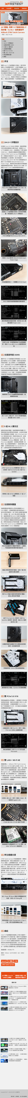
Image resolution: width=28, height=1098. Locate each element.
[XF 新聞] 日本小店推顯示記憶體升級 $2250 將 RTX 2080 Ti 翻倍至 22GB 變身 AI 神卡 (18, 1040)
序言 (5, 41)
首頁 (3, 8)
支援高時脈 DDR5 (9, 45)
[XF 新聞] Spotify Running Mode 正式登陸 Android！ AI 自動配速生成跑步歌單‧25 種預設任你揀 (18, 998)
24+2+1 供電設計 (8, 43)
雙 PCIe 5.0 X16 (8, 51)
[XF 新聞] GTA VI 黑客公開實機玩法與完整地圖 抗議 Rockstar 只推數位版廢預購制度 (17, 993)
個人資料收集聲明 (23, 1096)
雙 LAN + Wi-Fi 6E (9, 53)
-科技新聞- (9, 8)
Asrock (4, 961)
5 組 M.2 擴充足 (8, 47)
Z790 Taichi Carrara (8, 964)
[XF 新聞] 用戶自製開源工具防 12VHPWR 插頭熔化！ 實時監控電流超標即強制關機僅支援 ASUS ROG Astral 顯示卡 (18, 1008)
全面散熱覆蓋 (7, 49)
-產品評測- (16, 8)
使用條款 (17, 1096)
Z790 (15, 961)
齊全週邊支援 (7, 54)
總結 (5, 56)
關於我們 (12, 1096)
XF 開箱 (10, 961)
